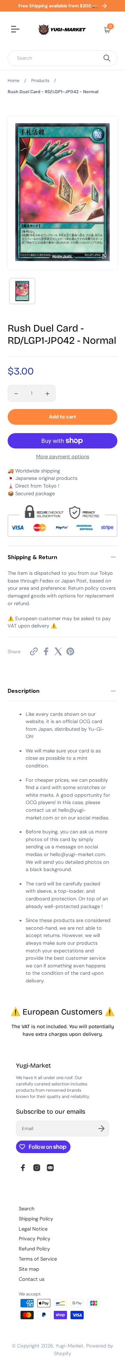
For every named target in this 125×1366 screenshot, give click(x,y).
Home (13, 80)
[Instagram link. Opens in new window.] (37, 1168)
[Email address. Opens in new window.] (50, 1168)
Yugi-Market (70, 1346)
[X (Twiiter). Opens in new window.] (58, 651)
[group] (22, 291)
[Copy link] (34, 651)
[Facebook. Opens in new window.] (46, 651)
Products (40, 80)
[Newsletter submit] (101, 1128)
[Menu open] (16, 30)
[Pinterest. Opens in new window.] (70, 651)
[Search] (107, 58)
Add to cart (62, 417)
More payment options (62, 456)
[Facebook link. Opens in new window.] (23, 1168)
